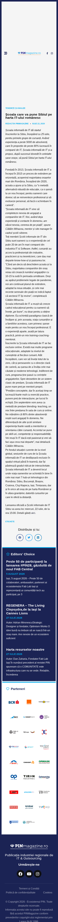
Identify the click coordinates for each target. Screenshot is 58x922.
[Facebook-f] (47, 53)
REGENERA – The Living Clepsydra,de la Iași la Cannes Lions (25, 609)
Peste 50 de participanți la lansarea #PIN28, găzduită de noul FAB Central (29, 565)
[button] (20, 537)
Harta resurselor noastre (25, 649)
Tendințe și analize (15, 108)
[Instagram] (51, 53)
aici (33, 513)
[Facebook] (20, 874)
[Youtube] (29, 874)
